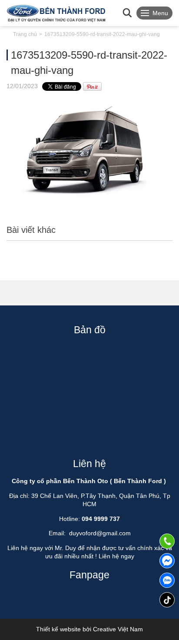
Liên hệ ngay (116, 556)
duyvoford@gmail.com (100, 533)
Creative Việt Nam (118, 629)
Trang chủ (25, 34)
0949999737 (167, 580)
